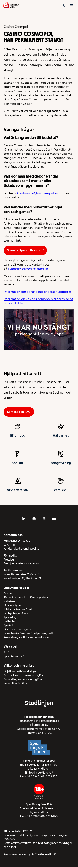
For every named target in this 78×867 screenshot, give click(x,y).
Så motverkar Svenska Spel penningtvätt (28, 633)
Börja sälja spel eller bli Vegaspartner (26, 597)
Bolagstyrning (60, 463)
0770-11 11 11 (11, 544)
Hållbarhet (61, 435)
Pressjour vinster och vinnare (21, 563)
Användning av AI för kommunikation (26, 637)
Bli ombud (17, 435)
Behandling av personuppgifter (23, 679)
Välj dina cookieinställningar (20, 671)
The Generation (44, 854)
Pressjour (9, 559)
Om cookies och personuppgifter (24, 675)
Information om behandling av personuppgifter (37, 291)
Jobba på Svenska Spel (18, 609)
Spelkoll (18, 463)
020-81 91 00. (44, 732)
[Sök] (63, 5)
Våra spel (60, 490)
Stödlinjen (51, 728)
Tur (5, 652)
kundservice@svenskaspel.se (37, 193)
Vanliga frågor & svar (16, 613)
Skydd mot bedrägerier (18, 629)
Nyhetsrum (10, 601)
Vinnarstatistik (18, 490)
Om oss (8, 593)
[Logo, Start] (11, 5)
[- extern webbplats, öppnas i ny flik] (23, 519)
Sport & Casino (13, 656)
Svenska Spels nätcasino (24, 250)
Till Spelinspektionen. (38, 772)
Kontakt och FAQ (19, 412)
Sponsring (10, 617)
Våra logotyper (13, 605)
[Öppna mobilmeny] (71, 5)
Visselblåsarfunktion (16, 683)
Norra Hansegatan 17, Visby (20, 574)
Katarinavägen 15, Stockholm (21, 578)
